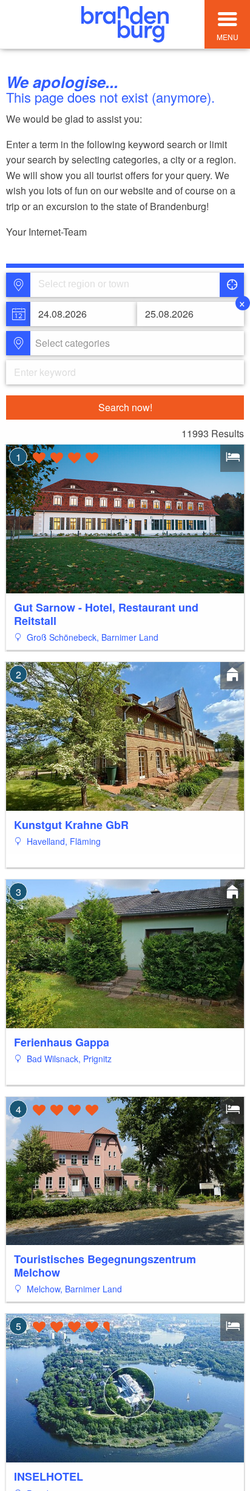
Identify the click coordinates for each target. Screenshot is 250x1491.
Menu (227, 37)
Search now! (125, 407)
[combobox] (124, 285)
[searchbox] (94, 284)
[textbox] (70, 343)
